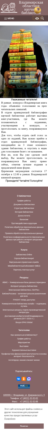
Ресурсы (24, 277)
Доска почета (24, 216)
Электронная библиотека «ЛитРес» (24, 290)
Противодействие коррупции (24, 223)
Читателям (24, 330)
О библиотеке (24, 196)
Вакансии (24, 219)
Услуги (24, 250)
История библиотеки (24, 212)
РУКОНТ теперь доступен (24, 300)
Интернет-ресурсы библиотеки (24, 286)
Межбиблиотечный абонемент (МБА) (24, 266)
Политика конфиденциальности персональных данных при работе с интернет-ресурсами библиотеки (24, 239)
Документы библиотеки (24, 204)
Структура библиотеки (24, 208)
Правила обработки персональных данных (24, 233)
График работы (24, 201)
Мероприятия (24, 342)
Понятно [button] (24, 426)
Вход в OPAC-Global (24, 322)
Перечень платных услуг (24, 270)
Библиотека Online (24, 255)
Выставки (24, 346)
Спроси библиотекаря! (24, 258)
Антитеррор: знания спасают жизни (24, 360)
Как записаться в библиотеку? (24, 335)
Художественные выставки (24, 350)
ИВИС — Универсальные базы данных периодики (24, 282)
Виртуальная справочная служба (24, 262)
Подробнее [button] (9, 419)
